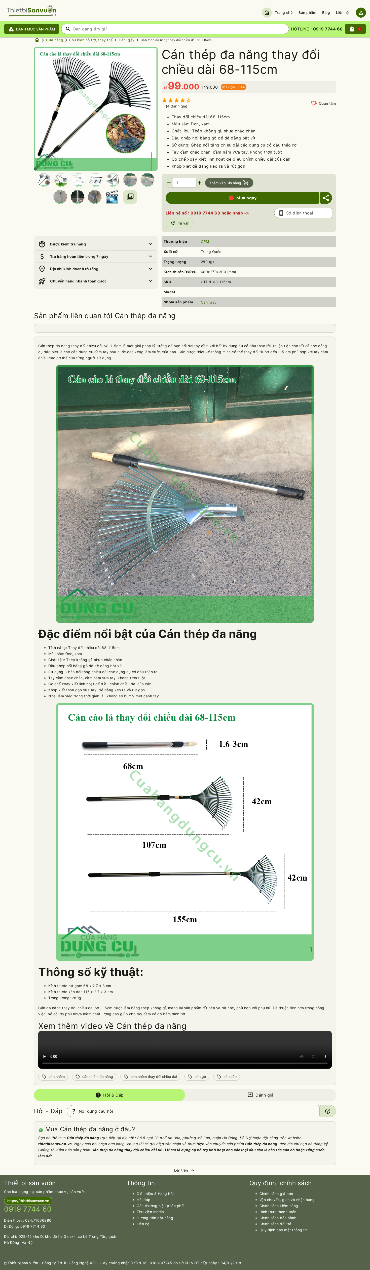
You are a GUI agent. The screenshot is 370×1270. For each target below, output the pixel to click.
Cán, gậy (127, 40)
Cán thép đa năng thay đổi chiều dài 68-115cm (176, 40)
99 (174, 86)
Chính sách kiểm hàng (279, 1206)
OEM (205, 241)
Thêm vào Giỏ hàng (229, 182)
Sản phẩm (307, 12)
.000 (190, 86)
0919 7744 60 (32, 1226)
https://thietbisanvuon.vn (28, 1201)
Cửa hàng (54, 40)
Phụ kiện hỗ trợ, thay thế (91, 40)
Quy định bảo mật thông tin (284, 1230)
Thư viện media (150, 1212)
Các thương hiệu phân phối (160, 1206)
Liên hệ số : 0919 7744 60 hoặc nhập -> (207, 212)
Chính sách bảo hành (278, 1218)
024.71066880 (38, 1220)
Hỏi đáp (144, 1200)
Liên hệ (342, 12)
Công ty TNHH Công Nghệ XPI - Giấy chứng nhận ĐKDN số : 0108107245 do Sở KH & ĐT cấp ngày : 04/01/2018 (141, 1263)
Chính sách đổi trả (275, 1224)
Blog (326, 12)
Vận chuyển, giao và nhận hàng (287, 1200)
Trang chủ (284, 12)
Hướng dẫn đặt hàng (155, 1218)
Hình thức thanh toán (278, 1212)
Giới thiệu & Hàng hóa (156, 1193)
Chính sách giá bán (276, 1193)
